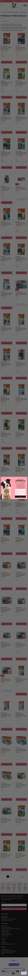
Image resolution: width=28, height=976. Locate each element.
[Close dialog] (26, 477)
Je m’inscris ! (20, 496)
